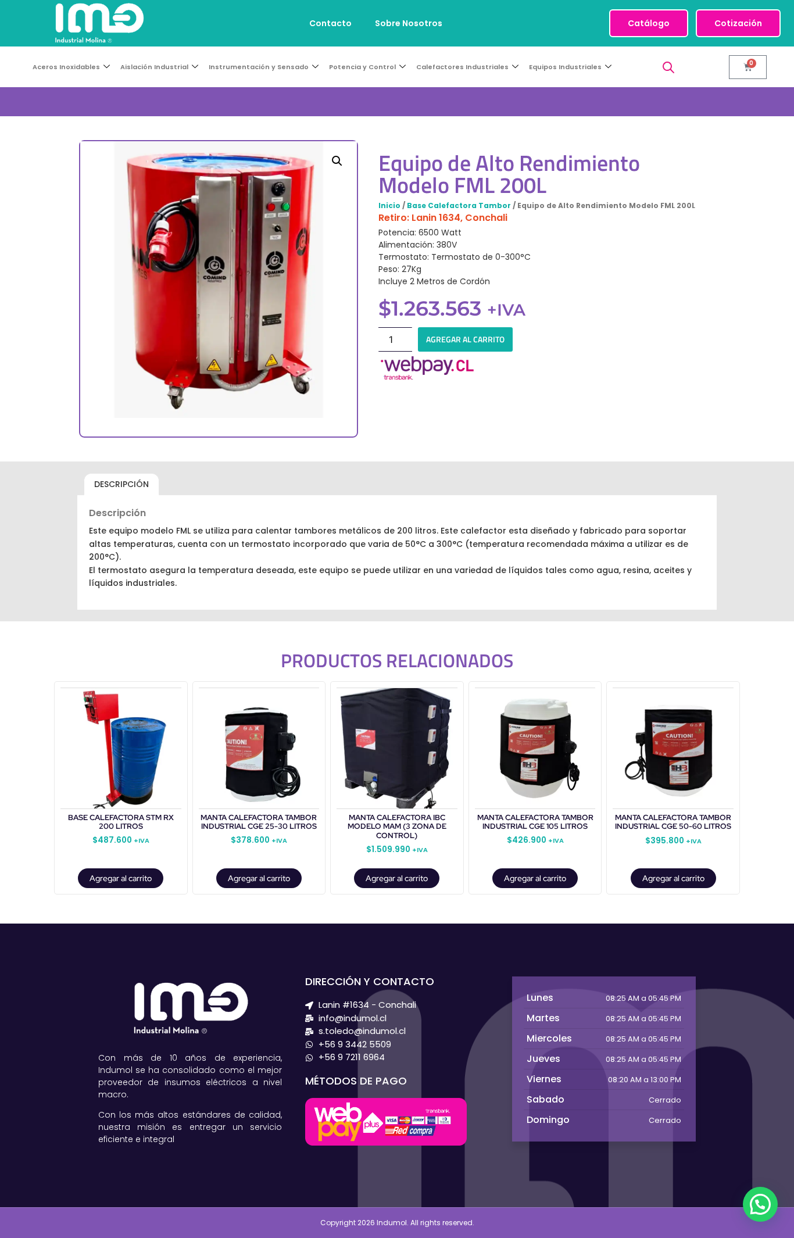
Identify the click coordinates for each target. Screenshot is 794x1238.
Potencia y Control (362, 66)
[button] (337, 161)
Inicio (389, 205)
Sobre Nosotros (408, 23)
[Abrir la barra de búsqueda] (668, 67)
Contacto (330, 23)
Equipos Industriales (565, 66)
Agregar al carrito (465, 339)
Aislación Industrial (154, 66)
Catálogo (649, 23)
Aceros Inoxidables (66, 66)
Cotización (738, 23)
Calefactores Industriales (462, 66)
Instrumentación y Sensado (259, 66)
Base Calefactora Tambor (459, 205)
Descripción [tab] (121, 484)
